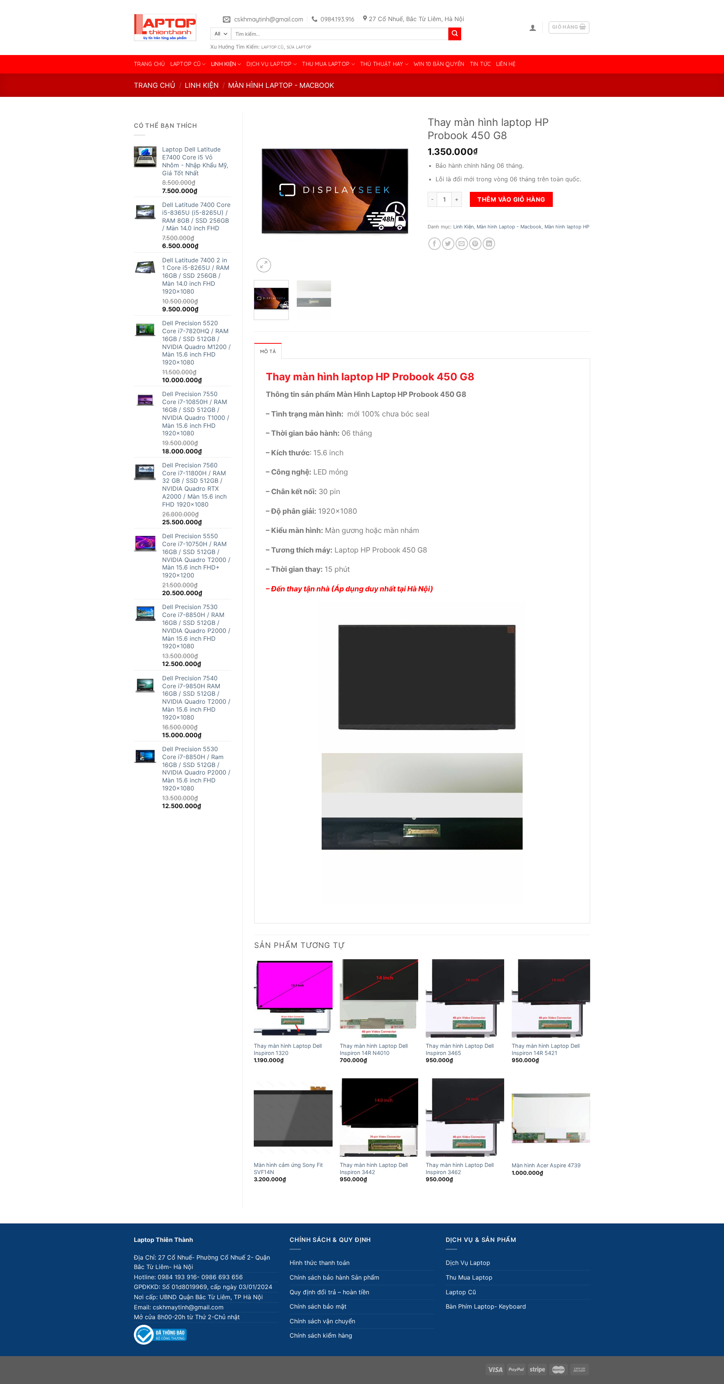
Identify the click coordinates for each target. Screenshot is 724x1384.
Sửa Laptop (299, 47)
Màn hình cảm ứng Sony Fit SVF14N (288, 1168)
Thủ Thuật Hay (381, 64)
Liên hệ (506, 64)
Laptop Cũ (272, 47)
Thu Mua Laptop (326, 64)
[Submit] (454, 34)
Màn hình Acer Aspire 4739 (546, 1165)
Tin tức (480, 64)
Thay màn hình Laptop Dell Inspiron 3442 (374, 1168)
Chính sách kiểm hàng (321, 1335)
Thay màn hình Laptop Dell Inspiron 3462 (460, 1168)
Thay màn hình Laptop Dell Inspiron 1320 (288, 1049)
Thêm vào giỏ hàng (511, 199)
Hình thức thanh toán (320, 1262)
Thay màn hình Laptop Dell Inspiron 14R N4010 (374, 1049)
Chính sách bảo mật (318, 1306)
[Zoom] (263, 265)
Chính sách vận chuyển (322, 1321)
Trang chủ (149, 64)
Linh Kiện (223, 64)
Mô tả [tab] (268, 351)
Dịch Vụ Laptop (269, 64)
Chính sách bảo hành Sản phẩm (334, 1277)
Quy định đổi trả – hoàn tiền (329, 1292)
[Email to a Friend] (462, 243)
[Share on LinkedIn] (489, 243)
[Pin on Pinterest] (475, 243)
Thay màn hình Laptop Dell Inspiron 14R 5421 (546, 1049)
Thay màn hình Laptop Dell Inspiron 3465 (460, 1049)
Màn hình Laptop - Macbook (281, 85)
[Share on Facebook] (434, 243)
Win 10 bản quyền (439, 64)
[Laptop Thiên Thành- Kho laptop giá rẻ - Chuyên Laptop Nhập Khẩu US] (165, 27)
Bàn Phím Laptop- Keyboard (486, 1306)
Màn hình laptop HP (567, 227)
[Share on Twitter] (448, 243)
